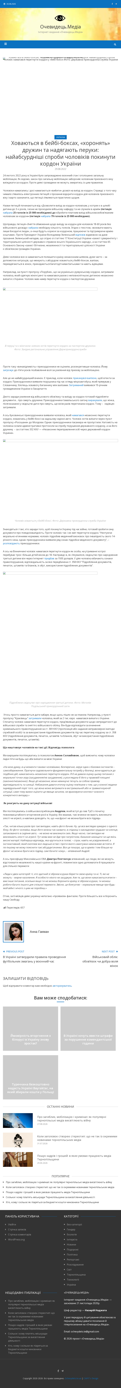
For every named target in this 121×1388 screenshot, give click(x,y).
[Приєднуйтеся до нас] (116, 4)
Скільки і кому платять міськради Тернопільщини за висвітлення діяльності (50, 1197)
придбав (49, 558)
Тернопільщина (76, 1274)
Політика (72, 1254)
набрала (8, 212)
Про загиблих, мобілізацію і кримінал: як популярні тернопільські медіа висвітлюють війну (71, 1118)
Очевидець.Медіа (60, 26)
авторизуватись (62, 985)
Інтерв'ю (72, 1239)
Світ (69, 1269)
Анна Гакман (39, 932)
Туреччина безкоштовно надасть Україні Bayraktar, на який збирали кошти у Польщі (30, 1088)
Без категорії (74, 1224)
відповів (80, 234)
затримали (35, 718)
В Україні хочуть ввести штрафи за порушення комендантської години (88, 1039)
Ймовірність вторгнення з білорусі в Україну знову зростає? (30, 1039)
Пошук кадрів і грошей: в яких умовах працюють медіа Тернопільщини (74, 1157)
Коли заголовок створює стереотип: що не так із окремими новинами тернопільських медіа (77, 1138)
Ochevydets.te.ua (73, 1378)
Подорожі (72, 1249)
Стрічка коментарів (19, 1234)
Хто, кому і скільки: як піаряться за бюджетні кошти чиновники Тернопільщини (52, 1202)
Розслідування (75, 1264)
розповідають (11, 543)
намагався (78, 415)
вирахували (95, 400)
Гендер (71, 1229)
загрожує (8, 370)
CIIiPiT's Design (91, 1378)
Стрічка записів (17, 1229)
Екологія (72, 1234)
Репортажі (73, 1259)
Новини (71, 1244)
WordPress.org (16, 1239)
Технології (73, 1279)
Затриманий (76, 385)
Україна (60, 137)
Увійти (12, 1224)
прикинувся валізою (85, 378)
